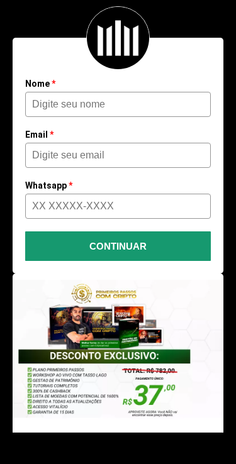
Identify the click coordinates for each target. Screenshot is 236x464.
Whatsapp (48, 185)
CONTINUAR (118, 246)
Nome (40, 84)
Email (39, 135)
